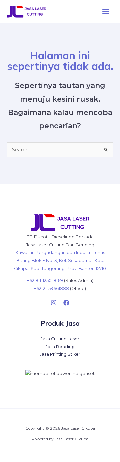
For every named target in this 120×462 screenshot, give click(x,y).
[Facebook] (66, 303)
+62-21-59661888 (51, 288)
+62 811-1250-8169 (45, 280)
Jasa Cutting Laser (60, 338)
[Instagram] (54, 303)
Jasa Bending (60, 346)
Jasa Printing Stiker (60, 354)
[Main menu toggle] (105, 11)
